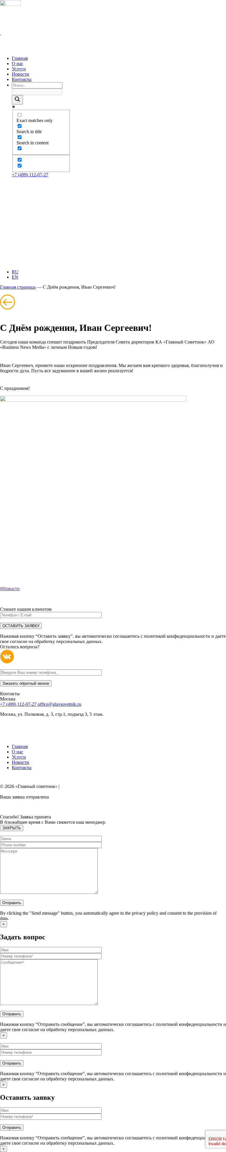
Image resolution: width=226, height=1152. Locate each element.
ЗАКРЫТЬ (11, 828)
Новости (20, 762)
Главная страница (18, 287)
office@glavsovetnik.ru (59, 704)
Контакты (21, 767)
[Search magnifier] (17, 99)
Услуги (19, 757)
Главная (20, 746)
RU (15, 271)
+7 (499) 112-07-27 (30, 174)
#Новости (10, 588)
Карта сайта (72, 786)
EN (15, 277)
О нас (17, 751)
